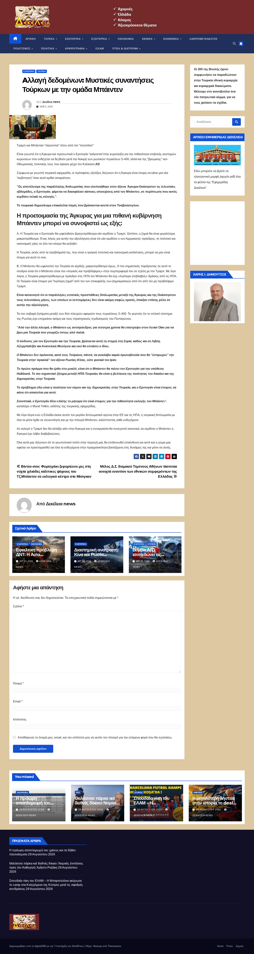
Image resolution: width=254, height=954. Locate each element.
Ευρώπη (152, 544)
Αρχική (239, 946)
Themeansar (114, 946)
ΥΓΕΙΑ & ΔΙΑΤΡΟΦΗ (125, 48)
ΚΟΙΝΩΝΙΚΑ (171, 39)
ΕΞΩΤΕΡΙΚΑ (99, 39)
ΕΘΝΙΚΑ (148, 39)
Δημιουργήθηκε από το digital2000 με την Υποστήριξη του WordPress (47, 946)
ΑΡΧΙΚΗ (30, 39)
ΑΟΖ (78, 792)
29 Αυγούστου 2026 (32, 809)
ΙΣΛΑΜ (99, 48)
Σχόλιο (18, 606)
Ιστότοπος (19, 719)
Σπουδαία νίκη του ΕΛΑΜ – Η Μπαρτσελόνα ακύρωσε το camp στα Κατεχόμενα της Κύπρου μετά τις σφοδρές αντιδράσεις (46, 884)
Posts (229, 946)
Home (220, 946)
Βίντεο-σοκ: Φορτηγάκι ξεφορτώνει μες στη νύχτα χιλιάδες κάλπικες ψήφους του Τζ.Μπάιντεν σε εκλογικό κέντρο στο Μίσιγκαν (54, 471)
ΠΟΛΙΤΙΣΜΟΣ (22, 48)
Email (17, 701)
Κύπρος (138, 792)
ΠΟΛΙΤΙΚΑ (48, 48)
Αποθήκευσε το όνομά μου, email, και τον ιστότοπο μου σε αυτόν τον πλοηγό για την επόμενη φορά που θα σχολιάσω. (95, 737)
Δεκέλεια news (51, 101)
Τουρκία (41, 71)
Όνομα (18, 683)
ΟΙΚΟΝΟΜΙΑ (126, 39)
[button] (234, 43)
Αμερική (198, 792)
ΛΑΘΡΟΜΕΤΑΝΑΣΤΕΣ (203, 39)
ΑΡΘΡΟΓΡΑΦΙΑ (75, 48)
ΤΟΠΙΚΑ (49, 39)
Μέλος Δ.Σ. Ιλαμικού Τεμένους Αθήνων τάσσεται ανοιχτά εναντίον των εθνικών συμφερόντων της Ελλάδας (138, 471)
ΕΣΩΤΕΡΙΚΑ (73, 39)
